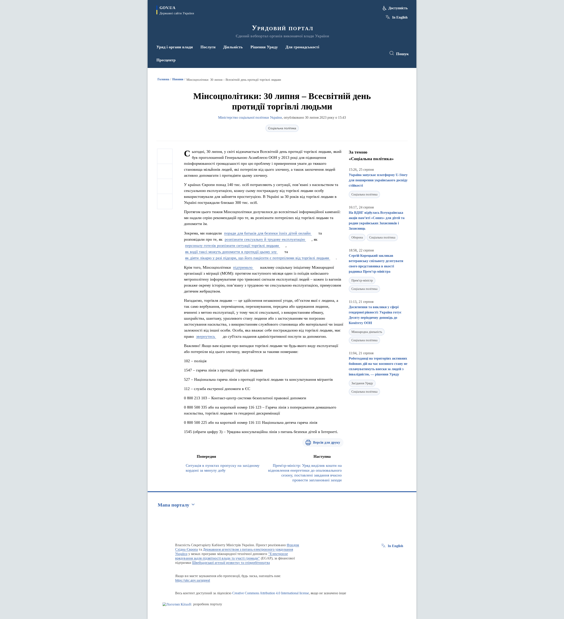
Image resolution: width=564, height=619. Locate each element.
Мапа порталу (173, 505)
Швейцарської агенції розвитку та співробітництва (231, 563)
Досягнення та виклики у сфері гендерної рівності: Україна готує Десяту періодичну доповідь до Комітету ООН (375, 315)
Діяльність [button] (233, 47)
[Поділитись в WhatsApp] (164, 186)
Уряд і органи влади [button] (174, 47)
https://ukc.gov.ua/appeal (192, 580)
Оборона (357, 237)
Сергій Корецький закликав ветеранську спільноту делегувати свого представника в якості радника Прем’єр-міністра (376, 263)
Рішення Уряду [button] (264, 47)
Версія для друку (326, 442)
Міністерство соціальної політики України (250, 117)
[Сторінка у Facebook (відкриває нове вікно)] (362, 53)
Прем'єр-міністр (362, 280)
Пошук (402, 54)
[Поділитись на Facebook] (164, 156)
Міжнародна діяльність (366, 332)
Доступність (398, 8)
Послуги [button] (207, 47)
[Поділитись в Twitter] (164, 171)
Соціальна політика (282, 128)
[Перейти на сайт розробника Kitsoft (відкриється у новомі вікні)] (177, 604)
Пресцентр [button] (166, 60)
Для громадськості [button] (302, 47)
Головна (163, 79)
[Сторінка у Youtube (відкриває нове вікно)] (379, 53)
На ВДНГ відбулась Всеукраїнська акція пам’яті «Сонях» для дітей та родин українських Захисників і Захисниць (376, 220)
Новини (177, 79)
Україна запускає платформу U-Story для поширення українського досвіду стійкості (378, 180)
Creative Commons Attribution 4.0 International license (270, 593)
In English (400, 17)
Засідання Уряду (362, 383)
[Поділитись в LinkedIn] (164, 201)
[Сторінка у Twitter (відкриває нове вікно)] (371, 53)
